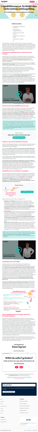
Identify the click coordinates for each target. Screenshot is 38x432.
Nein (21, 367)
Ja (17, 367)
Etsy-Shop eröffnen (23, 403)
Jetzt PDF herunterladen (27, 192)
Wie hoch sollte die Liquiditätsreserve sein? (17, 30)
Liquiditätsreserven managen (18, 38)
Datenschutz (35, 430)
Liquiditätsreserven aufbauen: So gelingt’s (19, 36)
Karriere (2, 410)
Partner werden (3, 406)
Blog (1, 399)
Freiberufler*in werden (24, 412)
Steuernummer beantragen (25, 405)
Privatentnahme (33, 228)
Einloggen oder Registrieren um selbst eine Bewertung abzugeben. (19, 377)
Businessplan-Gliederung (24, 408)
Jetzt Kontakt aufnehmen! (9, 391)
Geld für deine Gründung (19, 137)
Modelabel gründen (23, 410)
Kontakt (2, 401)
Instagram (3, 419)
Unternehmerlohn (12, 229)
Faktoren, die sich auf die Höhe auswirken (18, 33)
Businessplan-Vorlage (23, 401)
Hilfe (1, 403)
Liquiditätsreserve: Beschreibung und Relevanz (19, 27)
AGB (25, 430)
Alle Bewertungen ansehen (19, 378)
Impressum (29, 430)
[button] (36, 2)
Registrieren (32, 1)
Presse (2, 413)
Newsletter (3, 421)
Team (2, 408)
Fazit (14, 40)
